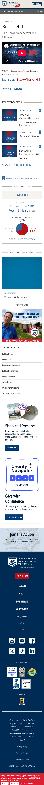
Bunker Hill (22, 194)
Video (13, 22)
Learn (8, 11)
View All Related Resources (16, 165)
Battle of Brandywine (10, 371)
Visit (22, 593)
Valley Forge (7, 382)
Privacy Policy (22, 746)
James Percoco (23, 71)
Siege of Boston (8, 376)
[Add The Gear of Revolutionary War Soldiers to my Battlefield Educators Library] (40, 147)
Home (12, 4)
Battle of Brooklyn (9, 354)
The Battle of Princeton (11, 393)
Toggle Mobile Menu (37, 4)
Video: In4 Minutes (15, 297)
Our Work (22, 609)
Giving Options (22, 616)
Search (13, 11)
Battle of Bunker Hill (28, 79)
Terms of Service (22, 753)
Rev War (5, 22)
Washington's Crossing (10, 388)
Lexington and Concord (11, 365)
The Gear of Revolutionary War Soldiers (29, 154)
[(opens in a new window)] (22, 325)
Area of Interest (10, 293)
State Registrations (22, 759)
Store (25, 623)
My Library (39, 11)
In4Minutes (17, 89)
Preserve (22, 601)
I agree (4, 783)
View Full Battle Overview (21, 239)
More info (14, 783)
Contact (22, 629)
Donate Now (22, 576)
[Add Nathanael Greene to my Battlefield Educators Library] (40, 132)
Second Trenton (8, 359)
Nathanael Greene (29, 136)
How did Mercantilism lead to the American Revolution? (29, 120)
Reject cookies (27, 783)
